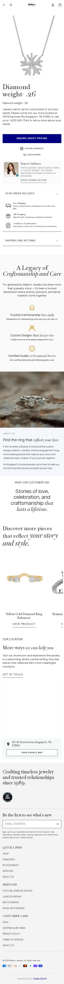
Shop (6, 854)
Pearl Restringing (14, 908)
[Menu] (4, 5)
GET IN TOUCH (13, 674)
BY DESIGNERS (10, 865)
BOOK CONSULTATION (34, 180)
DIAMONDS (9, 860)
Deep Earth (40, 978)
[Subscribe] (57, 824)
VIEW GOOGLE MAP (32, 753)
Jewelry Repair (12, 897)
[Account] (52, 5)
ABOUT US (8, 877)
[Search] (10, 5)
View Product (24, 624)
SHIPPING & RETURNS (14, 928)
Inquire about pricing (32, 138)
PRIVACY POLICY (11, 934)
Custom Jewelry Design (17, 891)
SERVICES (8, 871)
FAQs (6, 922)
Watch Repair (11, 902)
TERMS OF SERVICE (13, 940)
